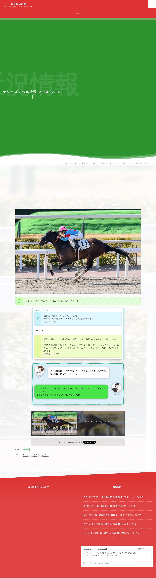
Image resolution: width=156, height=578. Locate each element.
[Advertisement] (78, 188)
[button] (152, 4)
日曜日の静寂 (18, 4)
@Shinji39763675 (73, 442)
